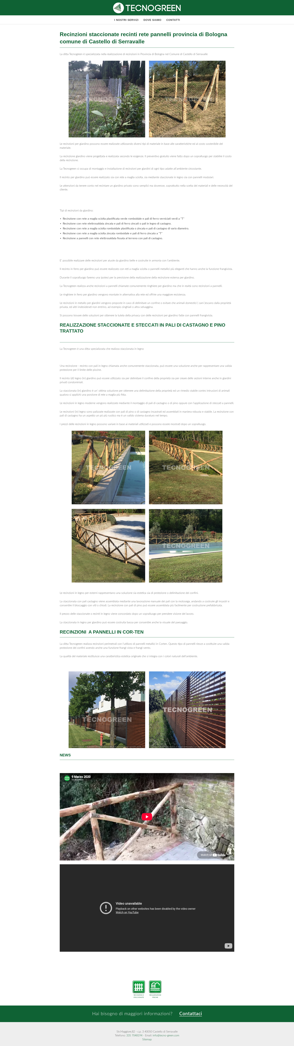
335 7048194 (134, 1035)
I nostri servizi (126, 20)
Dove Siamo (152, 20)
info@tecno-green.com (166, 1035)
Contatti (173, 20)
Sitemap (147, 1039)
